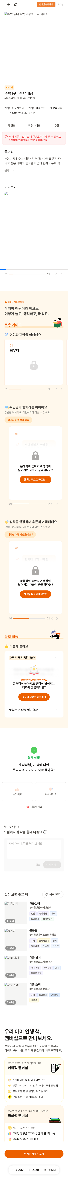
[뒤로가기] (8, 4)
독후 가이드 (34, 125)
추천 (56, 125)
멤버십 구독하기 (46, 4)
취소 (38, 864)
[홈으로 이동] (16, 4)
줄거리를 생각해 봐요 (18, 419)
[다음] (61, 274)
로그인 (60, 4)
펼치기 (8, 170)
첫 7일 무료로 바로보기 (35, 479)
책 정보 (11, 125)
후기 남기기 (52, 864)
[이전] (56, 274)
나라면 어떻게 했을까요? (20, 534)
